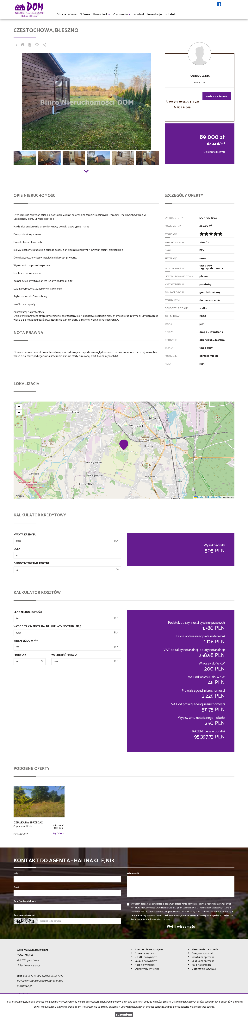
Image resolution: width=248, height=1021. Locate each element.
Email (16, 887)
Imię (16, 873)
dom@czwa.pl (23, 986)
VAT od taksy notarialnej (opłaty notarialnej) (47, 627)
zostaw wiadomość (216, 96)
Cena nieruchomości (28, 612)
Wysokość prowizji (64, 655)
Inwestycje (154, 14)
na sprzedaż (205, 949)
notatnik (170, 14)
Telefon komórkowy (25, 901)
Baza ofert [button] (100, 14)
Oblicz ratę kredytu (214, 152)
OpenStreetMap (214, 496)
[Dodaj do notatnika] (37, 45)
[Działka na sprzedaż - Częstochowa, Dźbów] (39, 812)
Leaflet (200, 496)
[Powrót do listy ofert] (16, 45)
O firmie (85, 14)
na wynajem (149, 949)
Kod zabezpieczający (24, 915)
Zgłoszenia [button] (120, 14)
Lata (17, 549)
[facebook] (219, 4)
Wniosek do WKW (26, 641)
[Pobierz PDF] (29, 45)
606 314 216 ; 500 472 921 (183, 102)
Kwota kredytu (25, 535)
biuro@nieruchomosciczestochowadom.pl (39, 981)
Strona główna (67, 14)
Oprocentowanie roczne (32, 564)
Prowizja (20, 655)
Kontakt (138, 14)
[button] (124, 444)
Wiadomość (133, 873)
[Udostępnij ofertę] (44, 45)
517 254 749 (183, 107)
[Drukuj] (23, 45)
